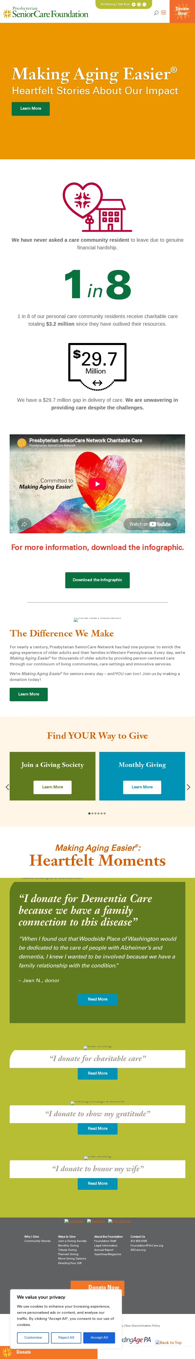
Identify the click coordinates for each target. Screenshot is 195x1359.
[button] (7, 786)
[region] (66, 1319)
